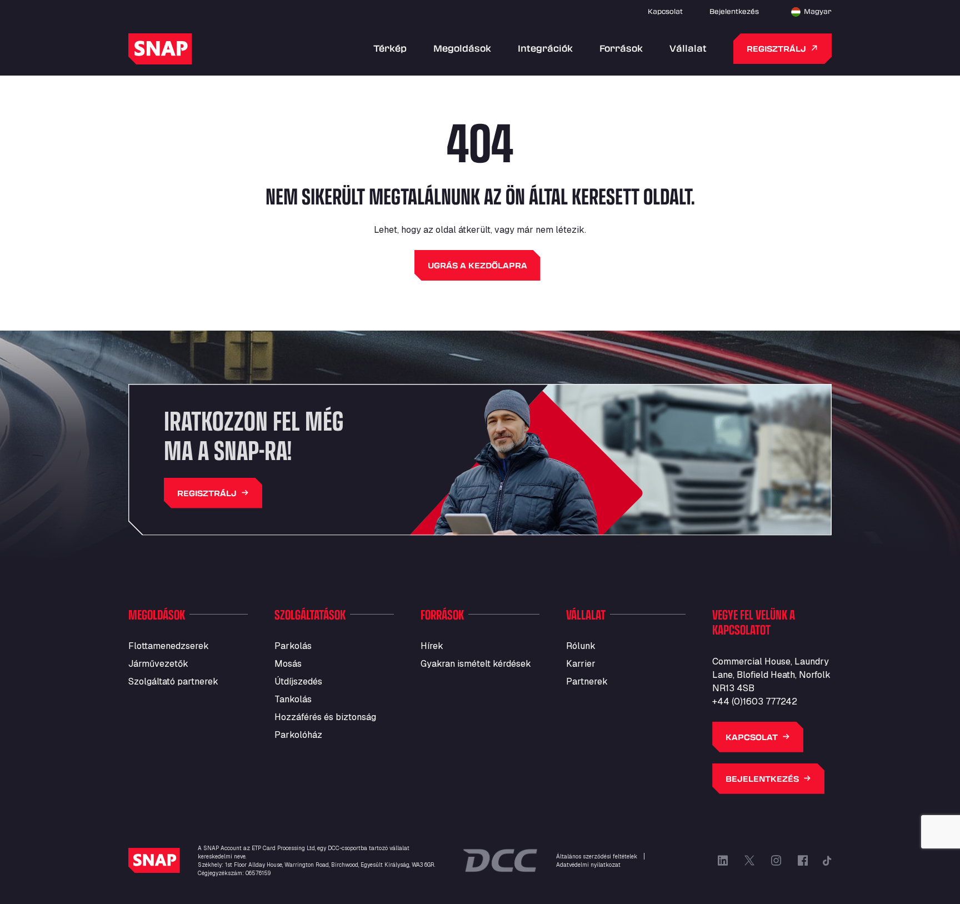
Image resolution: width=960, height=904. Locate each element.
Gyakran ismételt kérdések (476, 664)
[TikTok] (827, 860)
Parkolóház (298, 735)
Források (621, 48)
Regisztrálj (776, 48)
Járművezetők (158, 664)
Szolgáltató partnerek (173, 681)
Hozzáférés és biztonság (325, 717)
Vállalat (688, 48)
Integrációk (545, 48)
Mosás (288, 664)
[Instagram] (776, 860)
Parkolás (293, 646)
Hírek (432, 646)
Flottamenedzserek (168, 646)
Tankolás (293, 699)
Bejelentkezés (734, 11)
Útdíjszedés (298, 681)
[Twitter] (749, 860)
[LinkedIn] (722, 860)
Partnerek (587, 681)
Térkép (390, 48)
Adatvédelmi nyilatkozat (588, 864)
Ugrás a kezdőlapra (477, 265)
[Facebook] (802, 860)
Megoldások (462, 48)
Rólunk (581, 646)
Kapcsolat (665, 11)
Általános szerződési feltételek (596, 856)
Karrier (581, 664)
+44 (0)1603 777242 (754, 701)
